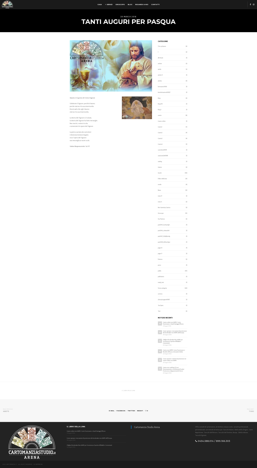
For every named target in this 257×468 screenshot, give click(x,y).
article (159, 69)
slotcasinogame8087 (164, 299)
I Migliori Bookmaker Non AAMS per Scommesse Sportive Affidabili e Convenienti (173, 341)
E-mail (111, 411)
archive (160, 63)
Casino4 (160, 144)
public (159, 271)
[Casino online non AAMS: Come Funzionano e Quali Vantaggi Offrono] (160, 323)
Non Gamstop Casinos (164, 207)
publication (161, 276)
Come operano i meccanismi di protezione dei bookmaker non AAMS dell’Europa (175, 332)
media (159, 184)
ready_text (161, 282)
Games (160, 167)
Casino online (162, 121)
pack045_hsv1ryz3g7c (164, 225)
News (159, 190)
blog (159, 98)
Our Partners (161, 219)
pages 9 (160, 253)
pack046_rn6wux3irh (163, 230)
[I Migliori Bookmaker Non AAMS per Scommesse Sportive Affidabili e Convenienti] (160, 341)
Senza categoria (162, 288)
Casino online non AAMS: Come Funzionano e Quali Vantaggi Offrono (173, 323)
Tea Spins (160, 305)
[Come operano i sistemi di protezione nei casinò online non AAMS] (160, 360)
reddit (140, 411)
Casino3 (160, 138)
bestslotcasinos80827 (164, 92)
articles (160, 81)
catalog (160, 161)
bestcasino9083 (162, 86)
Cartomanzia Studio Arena (147, 427)
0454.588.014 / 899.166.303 (214, 441)
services (160, 294)
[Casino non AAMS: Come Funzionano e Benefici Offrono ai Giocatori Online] (160, 351)
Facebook (121, 411)
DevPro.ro (39, 464)
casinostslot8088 (163, 156)
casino (160, 115)
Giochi (160, 173)
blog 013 (160, 104)
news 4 (160, 202)
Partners (160, 259)
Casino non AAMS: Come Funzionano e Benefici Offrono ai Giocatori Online (174, 351)
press (159, 265)
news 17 (160, 196)
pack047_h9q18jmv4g (164, 236)
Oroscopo (161, 213)
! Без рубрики (162, 46)
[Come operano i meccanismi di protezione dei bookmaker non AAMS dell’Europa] (160, 332)
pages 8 (160, 248)
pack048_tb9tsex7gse (164, 242)
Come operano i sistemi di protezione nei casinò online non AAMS (174, 359)
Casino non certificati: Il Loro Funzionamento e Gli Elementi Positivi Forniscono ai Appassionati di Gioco (173, 369)
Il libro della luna (162, 179)
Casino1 (160, 127)
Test (159, 311)
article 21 (160, 75)
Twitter (131, 411)
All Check (160, 58)
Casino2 (160, 132)
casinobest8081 (162, 150)
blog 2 (159, 109)
